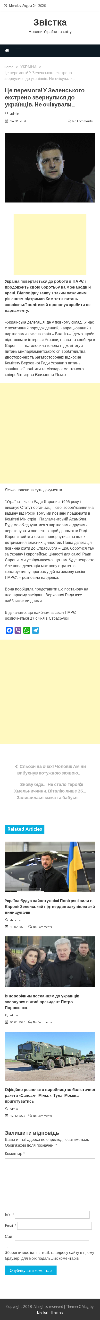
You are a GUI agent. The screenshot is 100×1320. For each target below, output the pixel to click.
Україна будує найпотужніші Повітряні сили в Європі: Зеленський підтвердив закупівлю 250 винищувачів (50, 907)
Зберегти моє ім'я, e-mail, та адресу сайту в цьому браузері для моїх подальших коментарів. (49, 1255)
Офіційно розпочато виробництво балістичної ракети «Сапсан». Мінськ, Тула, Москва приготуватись (50, 1096)
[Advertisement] (50, 244)
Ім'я (9, 1214)
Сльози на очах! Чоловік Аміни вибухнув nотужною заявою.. (51, 769)
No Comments (82, 120)
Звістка (50, 23)
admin (14, 113)
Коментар (15, 1153)
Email (10, 1225)
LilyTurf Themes (50, 1312)
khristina (15, 920)
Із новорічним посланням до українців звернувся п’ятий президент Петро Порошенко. (42, 1002)
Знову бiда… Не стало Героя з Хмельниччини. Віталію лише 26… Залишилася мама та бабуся (50, 791)
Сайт (9, 1236)
